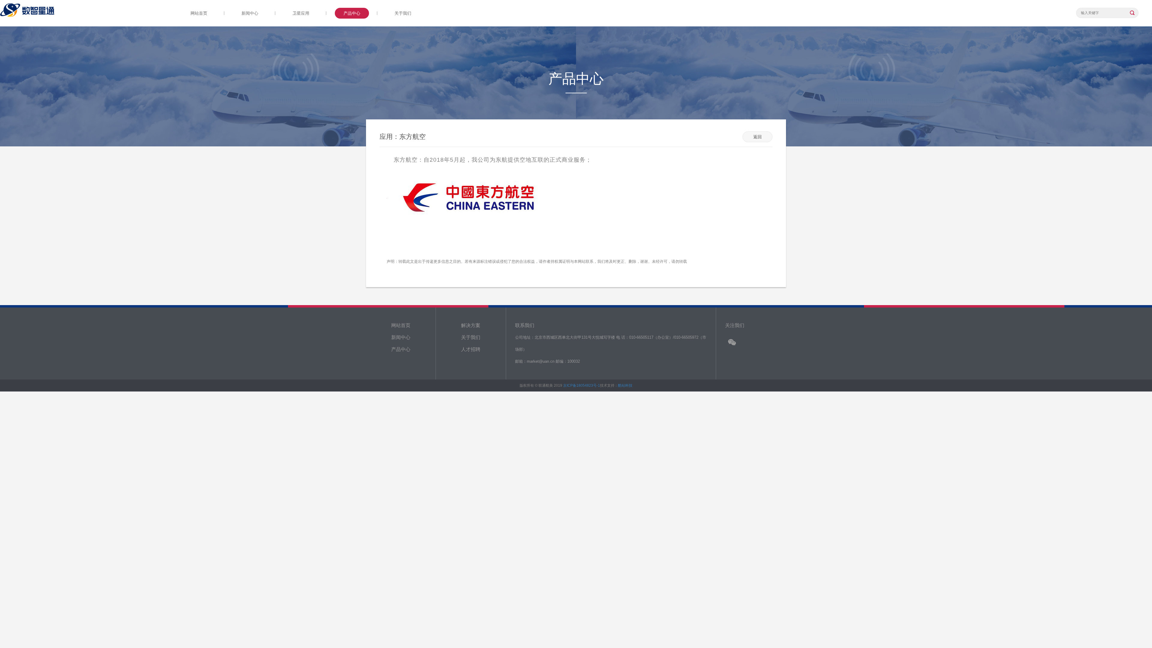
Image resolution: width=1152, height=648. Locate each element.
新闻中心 (250, 13)
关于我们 (402, 13)
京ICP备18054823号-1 (581, 385)
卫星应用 (300, 13)
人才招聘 (470, 349)
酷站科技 (625, 385)
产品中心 (352, 13)
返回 (757, 136)
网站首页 (198, 13)
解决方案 (470, 325)
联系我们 (524, 325)
